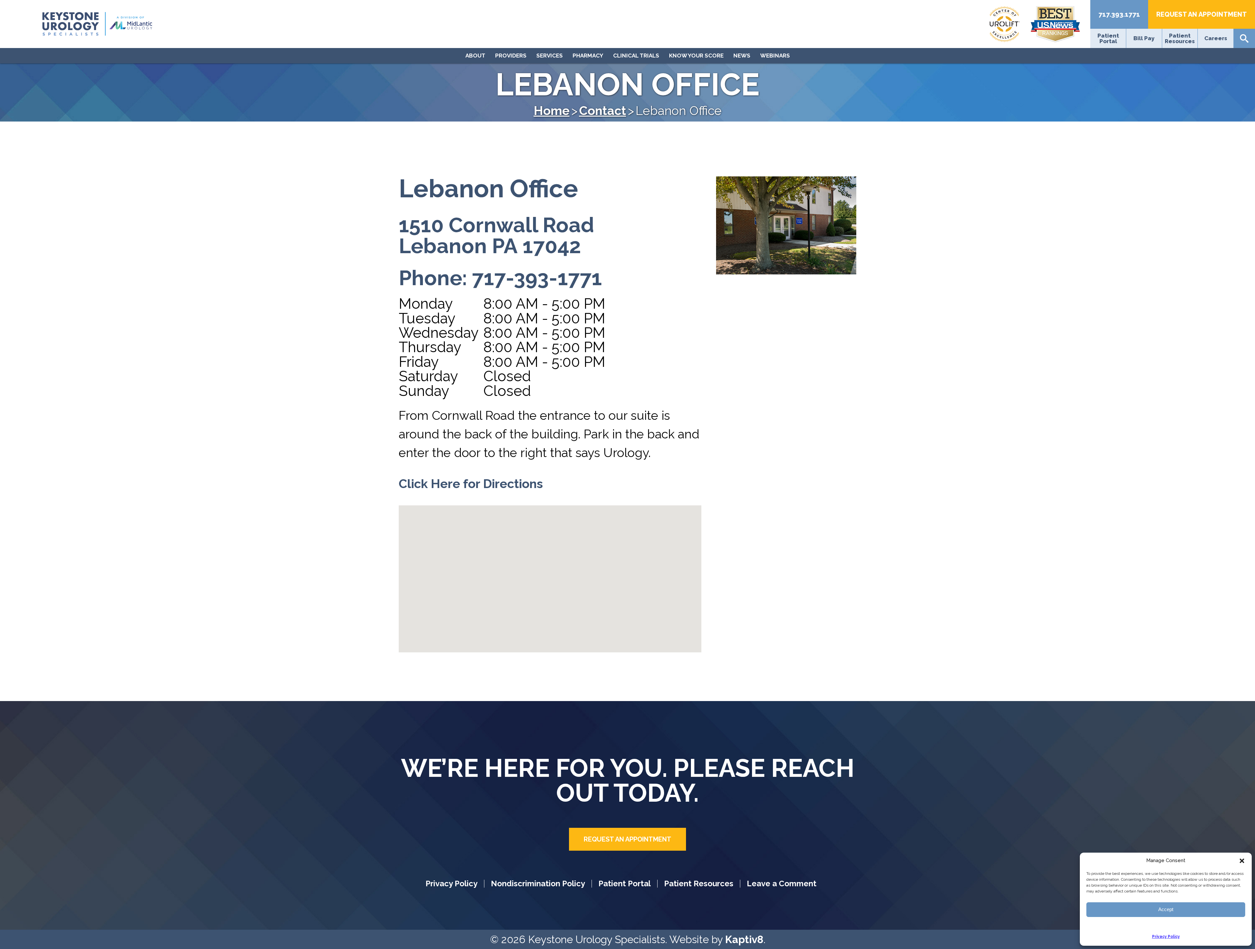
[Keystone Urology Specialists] (253, 24)
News (741, 55)
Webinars (775, 55)
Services (549, 55)
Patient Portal (1108, 38)
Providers (511, 55)
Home (552, 110)
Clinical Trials (636, 55)
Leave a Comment (781, 884)
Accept (1165, 909)
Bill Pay (1143, 38)
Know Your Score (696, 55)
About (475, 55)
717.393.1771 (1119, 14)
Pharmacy (588, 55)
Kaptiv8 (744, 939)
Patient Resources (1180, 38)
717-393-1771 (537, 278)
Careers (1215, 38)
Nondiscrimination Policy (538, 884)
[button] (1242, 861)
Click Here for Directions (471, 483)
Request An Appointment (1201, 14)
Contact (602, 110)
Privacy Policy (1166, 936)
